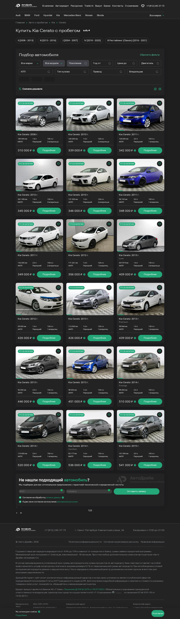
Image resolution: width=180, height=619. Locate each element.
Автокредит (62, 6)
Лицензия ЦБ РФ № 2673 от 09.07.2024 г (84, 589)
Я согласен (157, 613)
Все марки (156, 15)
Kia (53, 22)
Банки (107, 6)
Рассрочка (76, 6)
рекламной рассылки (67, 502)
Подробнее (49, 150)
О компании (131, 6)
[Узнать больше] (34, 150)
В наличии (47, 6)
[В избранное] (143, 6)
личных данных (53, 497)
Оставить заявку (136, 491)
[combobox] (101, 63)
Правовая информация (152, 542)
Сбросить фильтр (150, 55)
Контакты (117, 6)
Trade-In (88, 6)
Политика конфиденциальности (85, 542)
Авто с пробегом (38, 22)
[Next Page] (17, 513)
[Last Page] (21, 513)
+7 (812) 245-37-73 (155, 6)
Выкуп (98, 6)
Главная (20, 22)
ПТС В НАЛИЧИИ (26, 103)
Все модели (52, 63)
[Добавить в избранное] (58, 103)
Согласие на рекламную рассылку (121, 542)
